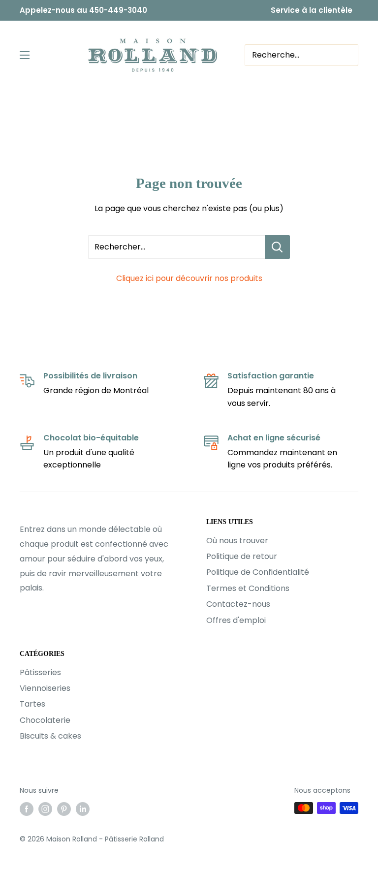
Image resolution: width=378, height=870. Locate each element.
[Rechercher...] (277, 247)
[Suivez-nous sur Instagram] (45, 809)
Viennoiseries (45, 688)
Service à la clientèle (311, 10)
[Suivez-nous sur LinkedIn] (83, 809)
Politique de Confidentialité (257, 572)
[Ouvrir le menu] (25, 55)
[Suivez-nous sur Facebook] (26, 809)
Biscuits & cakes (50, 736)
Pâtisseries (40, 672)
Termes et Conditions (247, 588)
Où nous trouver (237, 540)
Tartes (32, 704)
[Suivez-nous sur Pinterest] (64, 809)
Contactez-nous (238, 604)
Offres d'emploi (236, 620)
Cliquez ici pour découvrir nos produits (189, 278)
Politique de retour (241, 556)
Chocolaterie (45, 720)
